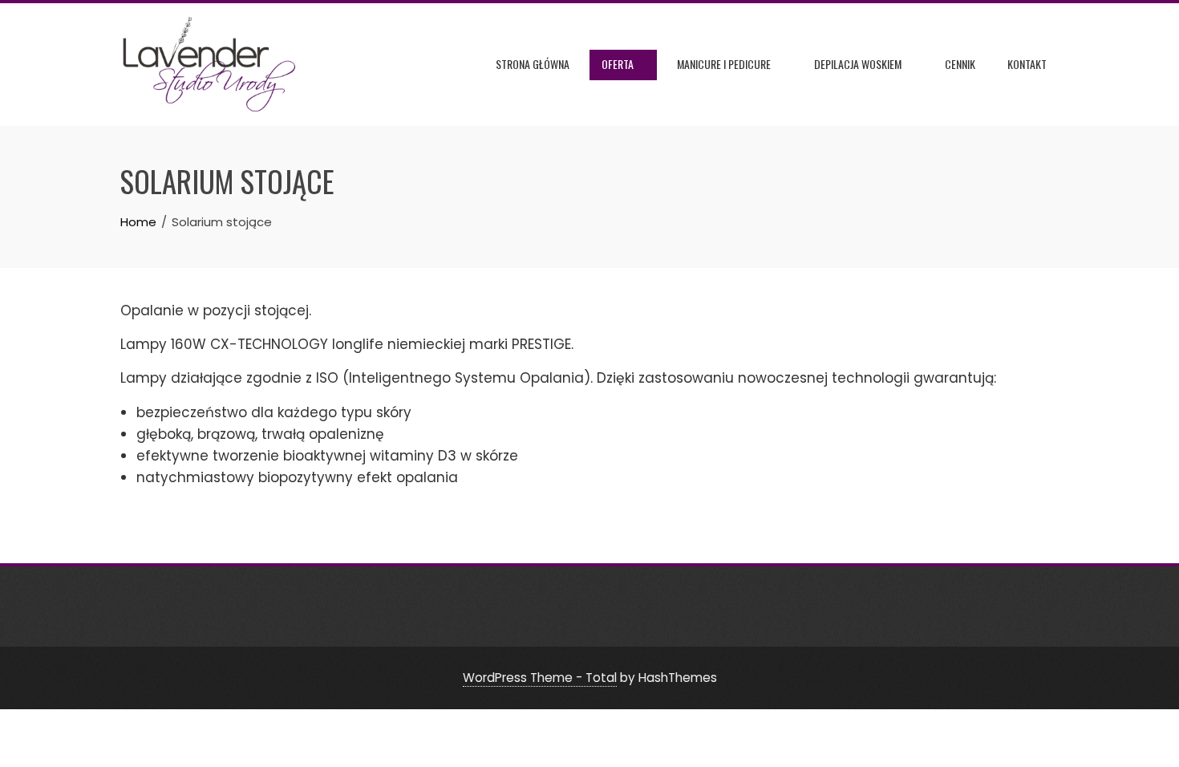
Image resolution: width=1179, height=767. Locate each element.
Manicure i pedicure (724, 63)
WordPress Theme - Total (540, 677)
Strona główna (532, 63)
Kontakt (1027, 63)
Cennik (960, 63)
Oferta (618, 63)
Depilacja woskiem (857, 63)
